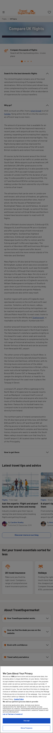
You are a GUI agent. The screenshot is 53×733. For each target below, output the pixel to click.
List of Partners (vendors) (13, 714)
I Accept (26, 721)
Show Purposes (26, 728)
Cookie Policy (19, 699)
